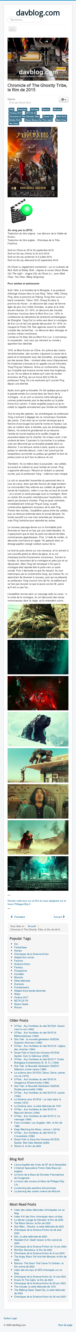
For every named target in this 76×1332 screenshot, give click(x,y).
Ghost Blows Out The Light (38, 119)
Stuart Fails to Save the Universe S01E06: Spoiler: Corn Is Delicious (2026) (37, 1054)
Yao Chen (13, 123)
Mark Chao (61, 119)
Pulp (11, 109)
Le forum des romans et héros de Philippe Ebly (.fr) (39, 1182)
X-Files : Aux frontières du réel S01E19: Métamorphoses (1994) (35, 1034)
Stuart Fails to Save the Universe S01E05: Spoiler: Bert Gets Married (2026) (37, 1141)
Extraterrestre (21, 987)
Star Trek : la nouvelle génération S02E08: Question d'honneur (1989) (36, 1040)
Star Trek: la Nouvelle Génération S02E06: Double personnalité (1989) (37, 1087)
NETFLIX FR (21, 1000)
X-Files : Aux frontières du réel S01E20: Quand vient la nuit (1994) (39, 1027)
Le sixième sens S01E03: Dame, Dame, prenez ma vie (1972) (39, 1074)
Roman (18, 1007)
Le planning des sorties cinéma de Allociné (37, 1191)
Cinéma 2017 (21, 997)
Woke (17, 994)
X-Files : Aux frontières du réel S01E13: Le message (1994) (37, 1117)
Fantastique (20, 947)
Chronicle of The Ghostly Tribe (24, 116)
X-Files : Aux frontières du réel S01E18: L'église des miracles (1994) (39, 1047)
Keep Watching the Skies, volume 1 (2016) (37, 1129)
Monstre (57, 109)
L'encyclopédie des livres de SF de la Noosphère (40, 1164)
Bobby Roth (15, 119)
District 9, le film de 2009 (27, 1146)
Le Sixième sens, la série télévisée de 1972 (37, 1106)
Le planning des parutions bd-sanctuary (35, 1188)
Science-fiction (22, 964)
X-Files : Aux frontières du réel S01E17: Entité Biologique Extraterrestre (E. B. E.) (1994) (39, 1060)
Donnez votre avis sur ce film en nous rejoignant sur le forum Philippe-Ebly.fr (37, 902)
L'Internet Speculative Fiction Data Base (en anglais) (37, 1169)
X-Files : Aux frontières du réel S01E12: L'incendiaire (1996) (35, 1134)
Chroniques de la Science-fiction (31, 954)
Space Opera (21, 1004)
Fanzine (18, 960)
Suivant (58, 917)
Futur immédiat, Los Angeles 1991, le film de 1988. (38, 1124)
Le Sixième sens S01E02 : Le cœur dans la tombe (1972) (37, 1100)
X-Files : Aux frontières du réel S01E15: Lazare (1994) (39, 1094)
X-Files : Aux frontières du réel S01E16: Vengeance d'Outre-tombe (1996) (35, 1080)
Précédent (19, 917)
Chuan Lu (48, 116)
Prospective (20, 970)
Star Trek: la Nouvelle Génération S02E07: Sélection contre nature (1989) (37, 1067)
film (16, 944)
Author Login (10, 1318)
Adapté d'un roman (24, 957)
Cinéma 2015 (15, 112)
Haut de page (65, 1325)
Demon (45, 109)
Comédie (19, 974)
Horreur (18, 950)
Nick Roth (61, 116)
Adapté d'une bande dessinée (30, 990)
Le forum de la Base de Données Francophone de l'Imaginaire (39, 1176)
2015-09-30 (31, 112)
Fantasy (34, 109)
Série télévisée (22, 980)
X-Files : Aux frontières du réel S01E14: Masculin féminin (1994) (35, 1110)
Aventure (22, 109)
